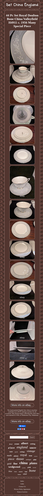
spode (16, 452)
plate (34, 459)
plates (33, 463)
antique (28, 459)
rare (11, 452)
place (11, 448)
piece (11, 458)
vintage (31, 451)
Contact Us (22, 486)
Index (22, 481)
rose (30, 456)
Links (22, 484)
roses (15, 471)
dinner (20, 458)
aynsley (24, 467)
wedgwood (14, 466)
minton (35, 456)
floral (10, 444)
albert (24, 443)
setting (32, 444)
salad (25, 474)
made (9, 455)
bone (32, 470)
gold (9, 463)
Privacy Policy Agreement (22, 489)
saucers (21, 471)
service (34, 467)
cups (26, 471)
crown (16, 444)
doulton (19, 474)
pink (29, 467)
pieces (16, 456)
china (23, 463)
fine (15, 463)
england (22, 447)
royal (23, 455)
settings (22, 452)
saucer (33, 447)
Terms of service (22, 492)
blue (10, 471)
